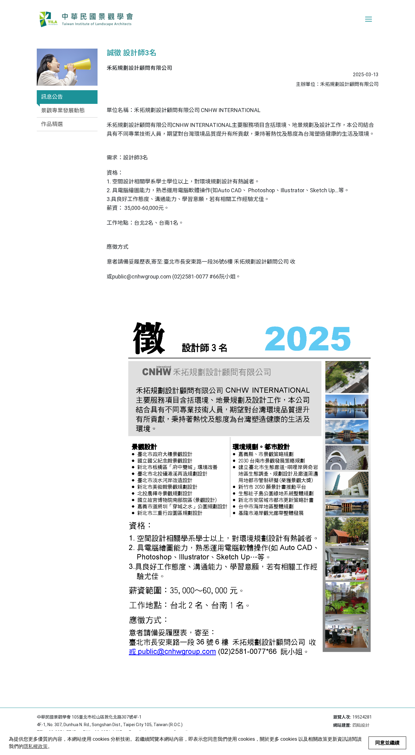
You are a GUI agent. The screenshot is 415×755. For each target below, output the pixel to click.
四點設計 (360, 725)
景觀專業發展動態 (63, 110)
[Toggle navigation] (368, 19)
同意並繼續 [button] (387, 742)
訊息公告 (52, 97)
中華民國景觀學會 (86, 19)
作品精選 (52, 124)
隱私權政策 (35, 746)
